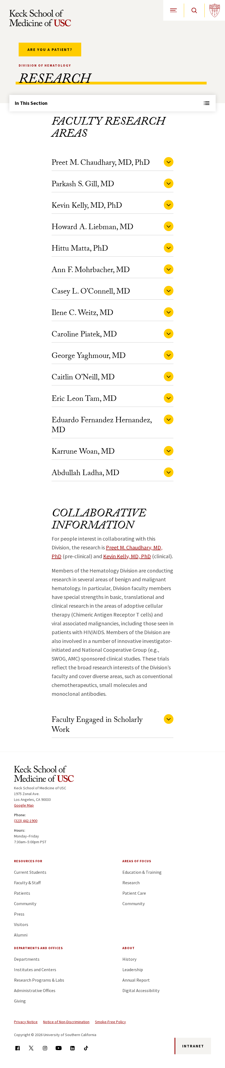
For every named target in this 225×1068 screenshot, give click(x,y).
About (128, 948)
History (129, 959)
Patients (22, 893)
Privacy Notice (26, 1021)
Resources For (28, 861)
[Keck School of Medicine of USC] (44, 775)
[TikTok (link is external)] (86, 1048)
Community (25, 903)
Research (131, 882)
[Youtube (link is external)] (58, 1048)
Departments (27, 959)
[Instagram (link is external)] (44, 1048)
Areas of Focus (136, 861)
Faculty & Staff (27, 882)
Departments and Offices (38, 948)
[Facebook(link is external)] (17, 1048)
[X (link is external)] (31, 1048)
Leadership (132, 969)
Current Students (30, 872)
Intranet (193, 1046)
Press (19, 914)
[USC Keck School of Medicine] (40, 18)
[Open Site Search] (194, 10)
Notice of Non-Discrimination (66, 1021)
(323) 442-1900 (25, 820)
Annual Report (136, 980)
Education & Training (142, 872)
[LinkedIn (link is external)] (72, 1048)
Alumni (20, 935)
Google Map (24, 805)
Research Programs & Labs (39, 980)
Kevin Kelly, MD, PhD (127, 556)
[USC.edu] (214, 10)
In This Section (31, 103)
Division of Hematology (45, 65)
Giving (20, 1001)
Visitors (21, 924)
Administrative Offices (34, 990)
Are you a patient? (49, 49)
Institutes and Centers (35, 969)
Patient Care (134, 893)
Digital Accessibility (140, 990)
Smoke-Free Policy (110, 1021)
